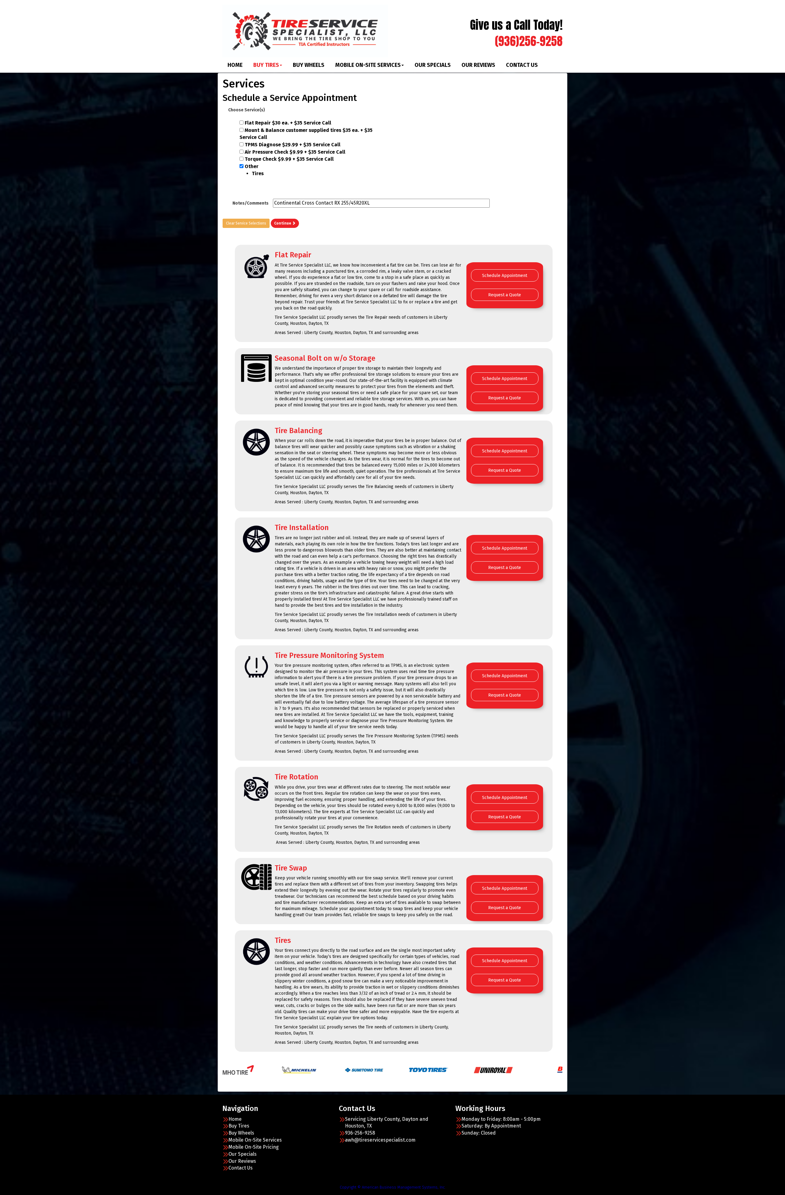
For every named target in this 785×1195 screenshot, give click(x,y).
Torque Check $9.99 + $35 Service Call (289, 159)
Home (235, 65)
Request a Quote (504, 295)
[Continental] (501, 1069)
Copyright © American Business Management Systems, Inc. (393, 1187)
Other (254, 169)
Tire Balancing (298, 430)
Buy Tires (266, 65)
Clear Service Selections (246, 223)
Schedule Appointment (504, 275)
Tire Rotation (296, 777)
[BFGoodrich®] (437, 1069)
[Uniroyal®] (353, 1069)
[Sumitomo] (224, 1069)
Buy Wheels (308, 65)
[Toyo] (289, 1069)
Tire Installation (302, 527)
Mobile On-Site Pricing (253, 1147)
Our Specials (433, 65)
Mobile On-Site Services (368, 65)
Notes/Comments (250, 203)
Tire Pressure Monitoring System (329, 655)
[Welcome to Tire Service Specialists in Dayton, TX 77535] (305, 31)
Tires (283, 940)
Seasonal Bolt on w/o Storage (325, 358)
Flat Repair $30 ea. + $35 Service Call (288, 123)
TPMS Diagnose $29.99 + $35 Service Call (292, 145)
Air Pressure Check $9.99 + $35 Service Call (295, 152)
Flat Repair (293, 255)
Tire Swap (291, 868)
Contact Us (522, 65)
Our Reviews (478, 65)
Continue (283, 223)
